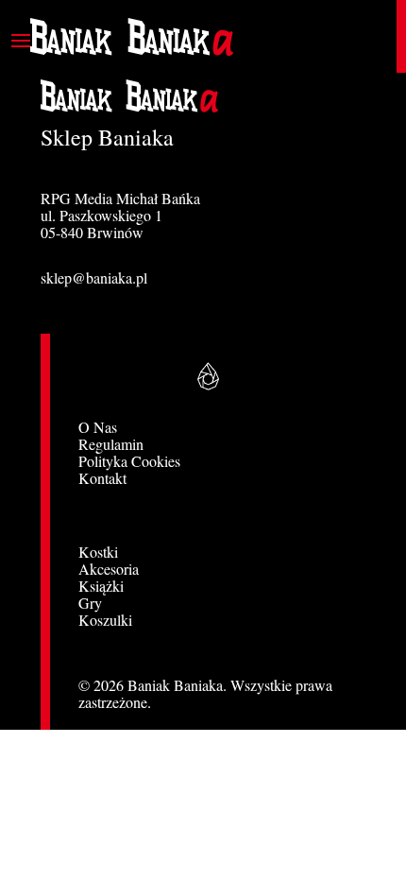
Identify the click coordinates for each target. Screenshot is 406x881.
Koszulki (105, 620)
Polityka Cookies (129, 461)
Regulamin (111, 444)
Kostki (98, 551)
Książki (101, 586)
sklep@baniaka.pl (94, 277)
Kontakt (102, 478)
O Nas (97, 427)
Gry (90, 603)
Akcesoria (108, 569)
